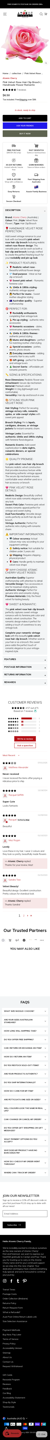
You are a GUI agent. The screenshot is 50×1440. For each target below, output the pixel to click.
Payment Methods (11, 1330)
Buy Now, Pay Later (12, 1334)
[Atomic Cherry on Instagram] (5, 1281)
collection (16, 73)
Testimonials (8, 1406)
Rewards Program (11, 1379)
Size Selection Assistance (15, 1321)
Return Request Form (13, 1307)
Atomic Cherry (20, 217)
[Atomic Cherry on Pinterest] (25, 1281)
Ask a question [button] (25, 745)
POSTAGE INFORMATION (17, 666)
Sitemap (7, 1352)
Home (5, 73)
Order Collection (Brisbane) (15, 1298)
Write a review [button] (25, 738)
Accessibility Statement (14, 1397)
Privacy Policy (9, 1343)
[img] (9, 763)
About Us (7, 1357)
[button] (10, 89)
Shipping (23, 99)
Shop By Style (9, 1402)
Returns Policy (9, 1303)
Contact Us (8, 1361)
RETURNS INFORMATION (17, 674)
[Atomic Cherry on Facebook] (11, 1281)
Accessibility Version (12, 1348)
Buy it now (25, 134)
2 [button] (23, 915)
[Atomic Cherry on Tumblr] (18, 1281)
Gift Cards (7, 1375)
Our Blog (7, 1393)
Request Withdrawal (13, 1366)
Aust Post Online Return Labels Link (20, 1316)
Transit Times (9, 1289)
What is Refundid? (11, 1312)
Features (10, 659)
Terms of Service (10, 1339)
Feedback (7, 1388)
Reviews (7, 1384)
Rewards (10, 682)
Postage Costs (10, 1294)
